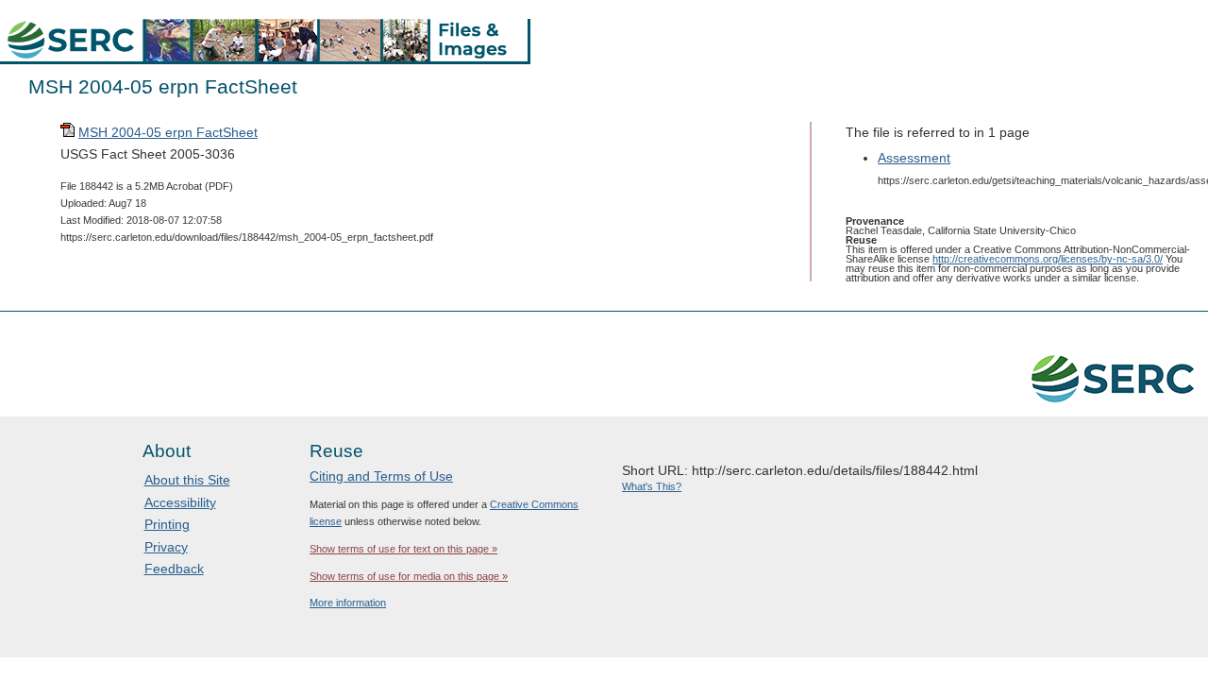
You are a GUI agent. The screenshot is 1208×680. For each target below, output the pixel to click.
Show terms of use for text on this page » (403, 548)
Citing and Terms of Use (381, 476)
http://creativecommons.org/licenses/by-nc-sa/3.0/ (1047, 258)
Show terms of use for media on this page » (409, 576)
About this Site (187, 479)
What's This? (651, 486)
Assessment (914, 157)
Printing (167, 524)
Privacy (166, 546)
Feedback (174, 568)
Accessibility (180, 502)
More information (348, 602)
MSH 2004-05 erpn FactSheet (168, 132)
